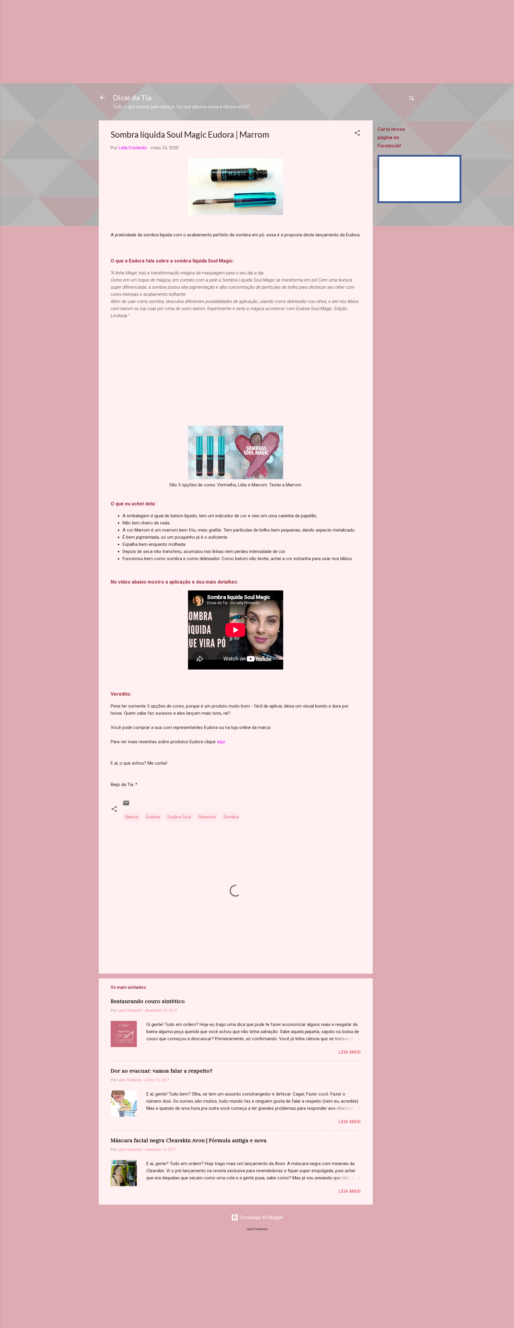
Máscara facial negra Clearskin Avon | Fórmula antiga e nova (189, 1140)
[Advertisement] (178, 41)
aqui (221, 741)
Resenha (207, 817)
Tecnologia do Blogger (260, 1217)
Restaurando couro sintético (148, 1001)
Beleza (131, 817)
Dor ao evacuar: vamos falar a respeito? (161, 1070)
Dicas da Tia (132, 97)
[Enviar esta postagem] (126, 805)
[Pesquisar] (412, 99)
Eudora (153, 817)
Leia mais (350, 1052)
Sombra (231, 817)
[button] (357, 134)
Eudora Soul (179, 817)
